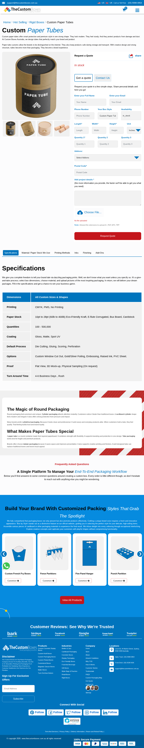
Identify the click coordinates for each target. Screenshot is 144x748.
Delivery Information (77, 731)
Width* (95, 124)
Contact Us (89, 684)
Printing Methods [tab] (62, 253)
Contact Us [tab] (103, 77)
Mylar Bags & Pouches (69, 671)
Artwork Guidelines (92, 658)
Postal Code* (80, 166)
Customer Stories (92, 668)
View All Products (72, 600)
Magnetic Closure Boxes (46, 666)
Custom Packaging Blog (94, 678)
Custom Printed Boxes (45, 660)
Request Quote (107, 236)
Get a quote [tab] (83, 77)
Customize (12, 581)
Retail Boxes (66, 674)
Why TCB (89, 661)
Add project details (84, 179)
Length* (78, 124)
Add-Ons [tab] (100, 253)
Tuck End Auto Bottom (45, 673)
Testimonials (90, 671)
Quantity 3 (126, 137)
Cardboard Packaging (69, 652)
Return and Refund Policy (94, 731)
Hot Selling (20, 22)
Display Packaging (68, 658)
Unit (129, 124)
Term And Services (51, 731)
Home (7, 22)
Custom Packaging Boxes (47, 657)
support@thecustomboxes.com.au (22, 3)
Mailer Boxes (42, 670)
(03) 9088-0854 (135, 3)
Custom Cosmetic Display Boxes (47, 649)
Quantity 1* (79, 137)
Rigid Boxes (36, 22)
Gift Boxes (65, 668)
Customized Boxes (44, 663)
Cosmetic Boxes (67, 655)
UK (111, 3)
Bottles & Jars (66, 648)
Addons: (78, 151)
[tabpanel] (107, 162)
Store (87, 652)
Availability (126, 109)
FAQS (88, 674)
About (88, 655)
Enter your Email (117, 96)
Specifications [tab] (10, 253)
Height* (113, 124)
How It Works (90, 664)
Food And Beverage (68, 664)
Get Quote (89, 681)
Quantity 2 (103, 137)
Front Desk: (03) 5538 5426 (124, 662)
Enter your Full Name (84, 96)
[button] (4, 554)
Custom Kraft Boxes (45, 653)
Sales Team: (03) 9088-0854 (124, 657)
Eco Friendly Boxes (68, 661)
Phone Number (81, 109)
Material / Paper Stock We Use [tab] (36, 253)
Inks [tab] (76, 253)
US (103, 3)
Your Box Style (105, 109)
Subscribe (18, 699)
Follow (39, 712)
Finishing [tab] (87, 253)
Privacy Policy (64, 731)
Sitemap (88, 692)
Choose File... (93, 212)
